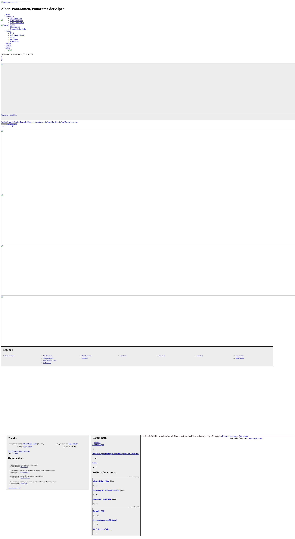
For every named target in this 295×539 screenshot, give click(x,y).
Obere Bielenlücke (86, 355)
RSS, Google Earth (17, 35)
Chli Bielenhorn (47, 355)
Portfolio (97, 443)
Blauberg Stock (240, 358)
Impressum (14, 39)
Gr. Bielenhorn (47, 363)
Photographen (15, 27)
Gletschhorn (123, 355)
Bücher (8, 43)
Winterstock (161, 355)
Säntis (94, 463)
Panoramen (10, 17)
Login (8, 48)
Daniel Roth (24, 483)
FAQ (12, 33)
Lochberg (200, 355)
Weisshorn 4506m (10, 355)
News (12, 37)
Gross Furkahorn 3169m (49, 360)
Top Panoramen (16, 19)
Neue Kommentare (17, 23)
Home (8, 14)
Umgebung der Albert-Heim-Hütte (106, 490)
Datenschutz (14, 41)
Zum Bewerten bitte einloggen (19, 451)
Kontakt (8, 46)
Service (8, 31)
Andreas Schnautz (25, 472)
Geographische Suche (18, 29)
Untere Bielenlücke (48, 358)
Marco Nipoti (24, 467)
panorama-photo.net (255, 438)
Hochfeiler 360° (99, 511)
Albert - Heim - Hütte (101, 481)
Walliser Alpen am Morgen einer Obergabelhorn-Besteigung (115, 454)
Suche (12, 25)
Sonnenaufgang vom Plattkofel (105, 520)
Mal (15, 453)
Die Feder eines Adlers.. (102, 529)
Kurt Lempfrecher (25, 478)
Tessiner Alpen (98, 445)
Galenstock (85, 358)
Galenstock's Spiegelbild (102, 499)
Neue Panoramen (16, 21)
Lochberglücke (240, 355)
